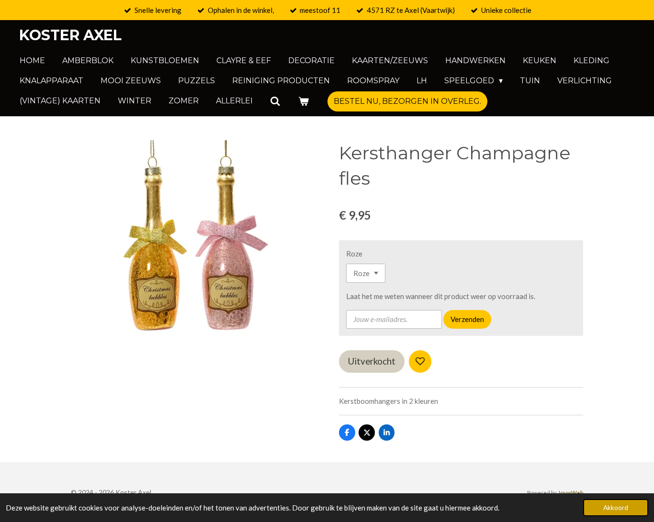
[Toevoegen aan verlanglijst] (420, 361)
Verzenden (467, 319)
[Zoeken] (275, 101)
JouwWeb (570, 492)
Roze (354, 253)
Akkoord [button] (615, 507)
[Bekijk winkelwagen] (303, 101)
